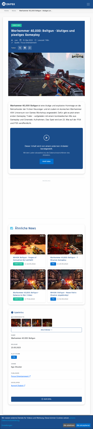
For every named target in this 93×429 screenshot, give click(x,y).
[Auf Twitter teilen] (20, 48)
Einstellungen (7, 425)
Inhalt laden (47, 161)
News (14, 11)
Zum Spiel (47, 399)
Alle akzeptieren (83, 425)
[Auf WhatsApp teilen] (30, 48)
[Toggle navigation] (88, 4)
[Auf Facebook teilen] (25, 48)
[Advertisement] (46, 199)
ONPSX (10, 4)
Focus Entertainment (20, 376)
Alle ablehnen (69, 425)
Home (6, 11)
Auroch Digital (17, 386)
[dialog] (46, 422)
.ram (16, 40)
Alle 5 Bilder (46, 330)
